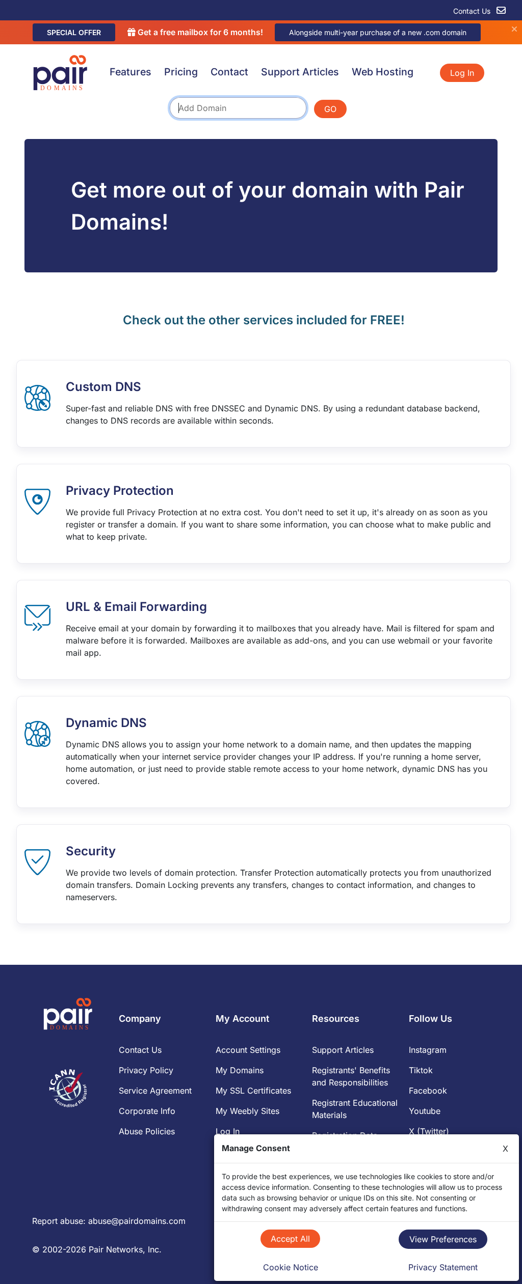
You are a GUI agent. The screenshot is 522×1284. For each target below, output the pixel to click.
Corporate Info (147, 1111)
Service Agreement (155, 1090)
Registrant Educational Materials (355, 1109)
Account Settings (248, 1050)
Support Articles (300, 72)
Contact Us (472, 11)
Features (130, 72)
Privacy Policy (146, 1070)
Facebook (428, 1090)
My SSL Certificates (253, 1090)
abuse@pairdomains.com (137, 1221)
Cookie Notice (290, 1267)
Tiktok (421, 1070)
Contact (229, 72)
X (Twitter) (429, 1131)
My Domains (240, 1070)
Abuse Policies (147, 1131)
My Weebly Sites (247, 1111)
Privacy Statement (443, 1267)
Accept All (290, 1239)
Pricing (181, 72)
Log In (462, 73)
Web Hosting (382, 72)
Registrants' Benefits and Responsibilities (351, 1076)
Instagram (428, 1050)
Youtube (424, 1111)
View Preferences (443, 1239)
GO (330, 109)
